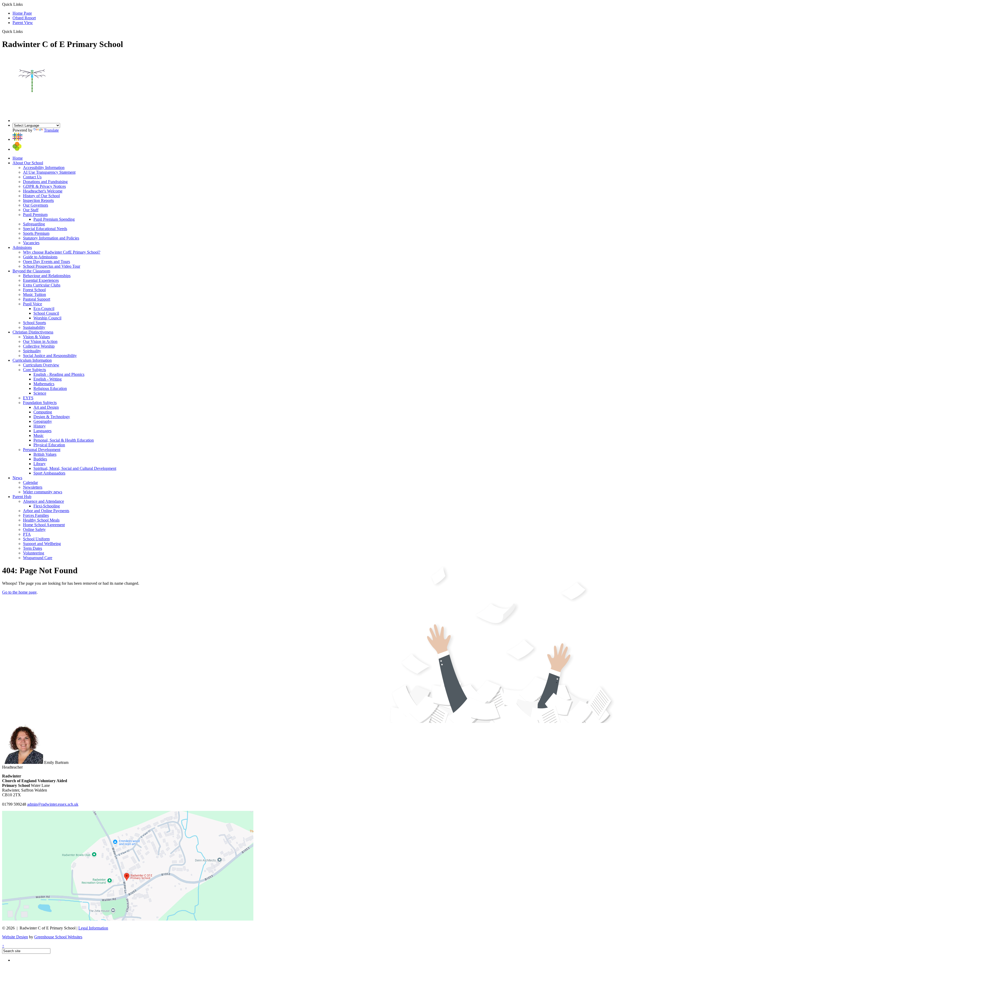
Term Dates (32, 548)
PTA (27, 534)
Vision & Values (36, 337)
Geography (42, 421)
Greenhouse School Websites (58, 937)
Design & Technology (51, 416)
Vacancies (31, 243)
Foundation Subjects (40, 402)
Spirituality (32, 351)
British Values (44, 454)
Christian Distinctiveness (33, 332)
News (17, 478)
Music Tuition (34, 294)
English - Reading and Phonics (58, 374)
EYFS (28, 398)
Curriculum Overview (41, 365)
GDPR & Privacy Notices (44, 186)
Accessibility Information (44, 167)
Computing (42, 412)
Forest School (34, 290)
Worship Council (47, 318)
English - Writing (47, 379)
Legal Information (93, 928)
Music (38, 435)
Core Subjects (34, 369)
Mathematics (43, 384)
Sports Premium (36, 233)
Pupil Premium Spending (54, 219)
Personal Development (41, 449)
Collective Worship (39, 346)
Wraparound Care (37, 557)
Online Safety (34, 529)
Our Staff (30, 210)
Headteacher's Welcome (42, 191)
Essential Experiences (41, 280)
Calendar (30, 482)
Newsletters (32, 487)
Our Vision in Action (40, 341)
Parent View (23, 22)
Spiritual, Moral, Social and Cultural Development (74, 468)
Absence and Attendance (43, 501)
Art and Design (46, 407)
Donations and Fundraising (45, 181)
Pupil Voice (32, 304)
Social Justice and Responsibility (50, 355)
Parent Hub (22, 496)
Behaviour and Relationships (47, 275)
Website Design (15, 937)
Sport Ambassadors (49, 473)
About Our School (28, 163)
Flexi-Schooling (46, 506)
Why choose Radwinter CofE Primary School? (61, 252)
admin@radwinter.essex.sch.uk (52, 804)
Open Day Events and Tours (46, 261)
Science (39, 393)
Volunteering (33, 553)
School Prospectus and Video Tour (51, 266)
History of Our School (41, 196)
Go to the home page (19, 592)
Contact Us (32, 177)
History (39, 426)
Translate (51, 130)
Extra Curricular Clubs (41, 285)
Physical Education (49, 445)
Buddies (40, 459)
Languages (42, 431)
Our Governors (35, 205)
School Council (46, 313)
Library (39, 463)
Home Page (22, 13)
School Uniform (36, 539)
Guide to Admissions (40, 257)
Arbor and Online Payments (46, 510)
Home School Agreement (44, 525)
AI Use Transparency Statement (49, 172)
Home (18, 158)
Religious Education (50, 388)
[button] (25, 31)
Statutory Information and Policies (51, 238)
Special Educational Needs (45, 228)
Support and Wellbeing (42, 543)
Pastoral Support (36, 299)
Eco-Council (43, 308)
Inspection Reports (38, 200)
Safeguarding (34, 224)
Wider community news (42, 492)
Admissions (22, 247)
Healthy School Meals (41, 520)
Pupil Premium (35, 214)
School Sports (34, 322)
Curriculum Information (32, 360)
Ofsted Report (24, 18)
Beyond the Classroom (31, 271)
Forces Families (36, 515)
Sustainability (34, 327)
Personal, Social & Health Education (63, 440)
